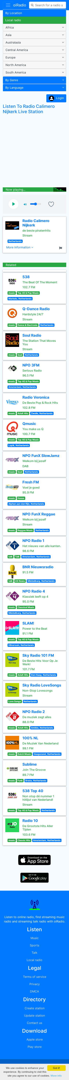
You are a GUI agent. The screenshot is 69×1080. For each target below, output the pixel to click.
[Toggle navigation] (8, 5)
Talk (34, 952)
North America (16, 65)
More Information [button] (18, 247)
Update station (34, 1015)
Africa (10, 27)
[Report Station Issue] (61, 247)
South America (16, 72)
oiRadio (19, 5)
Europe (10, 57)
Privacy (34, 984)
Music (35, 938)
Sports (34, 945)
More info (56, 1075)
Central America (17, 50)
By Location (13, 13)
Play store (35, 1047)
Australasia (13, 42)
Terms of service (34, 977)
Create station (35, 1008)
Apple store (34, 1039)
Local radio (13, 20)
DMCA (34, 991)
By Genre (11, 80)
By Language (14, 87)
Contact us (34, 1023)
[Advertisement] (34, 151)
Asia (8, 35)
